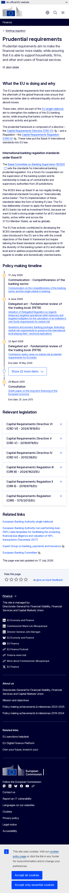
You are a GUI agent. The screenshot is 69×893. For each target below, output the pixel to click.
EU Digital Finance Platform (18, 743)
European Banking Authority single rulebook (28, 521)
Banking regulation (16, 30)
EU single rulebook (52, 108)
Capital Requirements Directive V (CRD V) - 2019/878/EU (29, 441)
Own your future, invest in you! (20, 749)
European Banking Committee (20, 552)
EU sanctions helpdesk (16, 736)
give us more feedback (49, 579)
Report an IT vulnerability (17, 798)
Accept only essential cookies (34, 885)
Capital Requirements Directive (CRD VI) (30, 130)
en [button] (47, 12)
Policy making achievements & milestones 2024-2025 (34, 706)
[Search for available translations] (55, 131)
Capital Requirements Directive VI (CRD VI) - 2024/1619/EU (29, 426)
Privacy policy (11, 818)
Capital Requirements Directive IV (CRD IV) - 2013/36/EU (29, 455)
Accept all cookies (27, 875)
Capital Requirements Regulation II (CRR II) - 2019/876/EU (29, 484)
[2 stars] (9, 579)
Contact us (9, 792)
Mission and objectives (16, 700)
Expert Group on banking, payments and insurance (32, 546)
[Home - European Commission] (12, 11)
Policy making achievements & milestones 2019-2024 (33, 713)
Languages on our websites (18, 805)
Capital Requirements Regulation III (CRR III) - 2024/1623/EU (30, 469)
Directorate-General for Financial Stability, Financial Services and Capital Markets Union (32, 691)
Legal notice (10, 824)
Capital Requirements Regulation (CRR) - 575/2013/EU (28, 498)
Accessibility (10, 831)
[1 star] (6, 579)
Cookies (7, 811)
